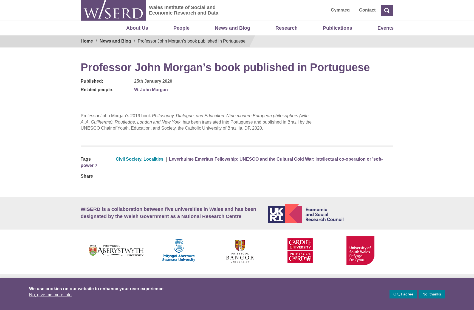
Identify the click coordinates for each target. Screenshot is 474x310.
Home (87, 41)
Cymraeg (340, 10)
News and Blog (232, 28)
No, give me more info (50, 294)
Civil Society (128, 159)
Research (286, 28)
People (181, 28)
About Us (137, 28)
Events (385, 28)
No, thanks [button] (431, 294)
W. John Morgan (151, 89)
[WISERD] (113, 10)
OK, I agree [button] (403, 294)
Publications (337, 28)
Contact (367, 10)
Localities (153, 159)
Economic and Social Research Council (331, 213)
